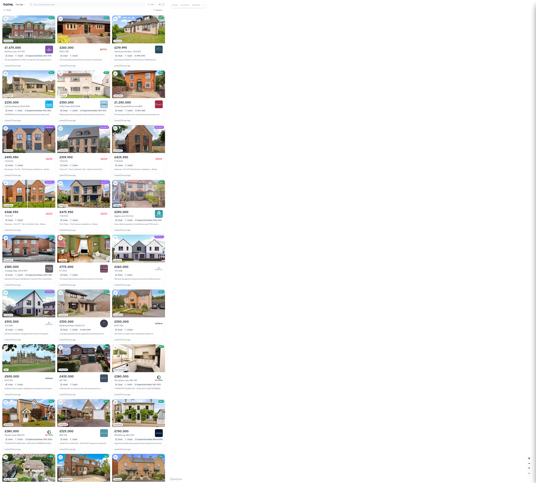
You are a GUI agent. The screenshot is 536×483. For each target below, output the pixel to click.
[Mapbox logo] (176, 479)
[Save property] (5, 19)
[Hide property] (11, 19)
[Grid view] (159, 4)
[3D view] (529, 473)
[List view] (163, 4)
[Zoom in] (529, 458)
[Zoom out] (529, 463)
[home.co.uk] (8, 4)
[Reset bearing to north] (529, 468)
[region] (352, 241)
